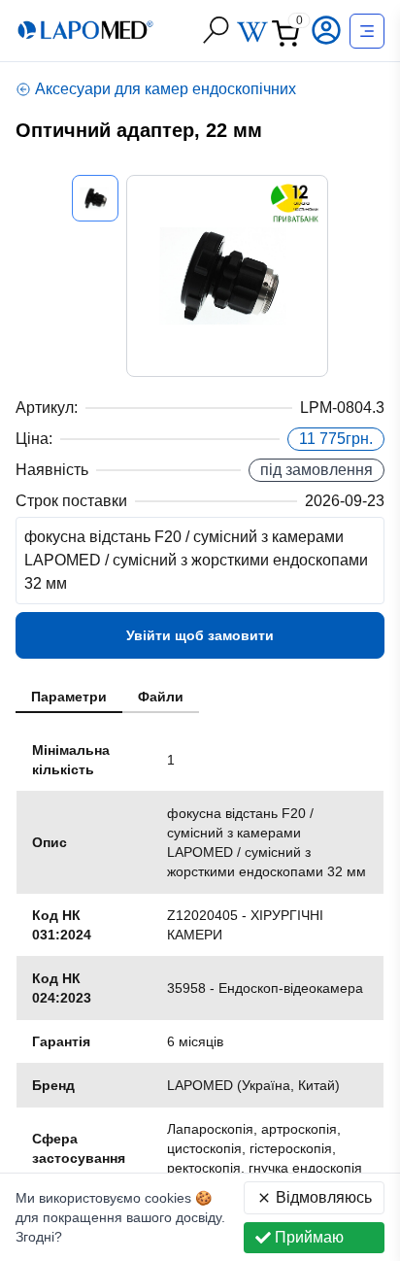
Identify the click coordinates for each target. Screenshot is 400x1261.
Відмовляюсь (324, 1197)
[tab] (69, 697)
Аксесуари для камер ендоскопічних (165, 89)
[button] (328, 30)
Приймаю (309, 1237)
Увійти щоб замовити (200, 635)
